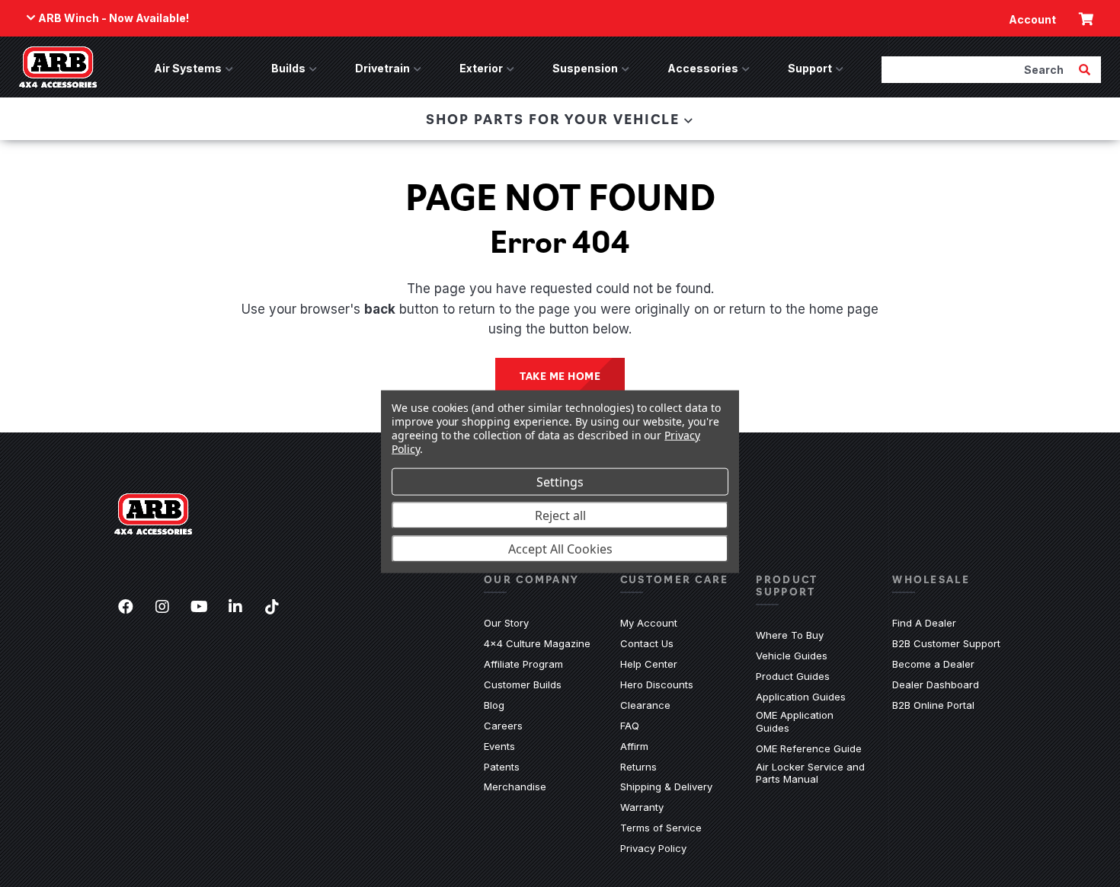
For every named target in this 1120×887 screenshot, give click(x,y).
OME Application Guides (812, 721)
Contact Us (647, 643)
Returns (638, 767)
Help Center (648, 664)
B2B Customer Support (946, 643)
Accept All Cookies (560, 548)
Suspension (585, 68)
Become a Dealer (933, 664)
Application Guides (801, 697)
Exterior (481, 68)
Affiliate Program (523, 664)
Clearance (645, 705)
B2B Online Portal (933, 705)
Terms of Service (661, 828)
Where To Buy (790, 635)
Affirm (634, 746)
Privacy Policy (653, 848)
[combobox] (978, 69)
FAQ (629, 725)
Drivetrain (382, 68)
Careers (503, 725)
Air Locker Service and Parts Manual (812, 773)
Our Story (506, 623)
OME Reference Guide (809, 748)
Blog (494, 705)
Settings (560, 481)
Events (499, 746)
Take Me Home (560, 375)
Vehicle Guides (791, 655)
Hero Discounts (656, 684)
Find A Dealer (924, 623)
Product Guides (793, 676)
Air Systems (188, 68)
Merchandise (515, 786)
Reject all (560, 514)
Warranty (642, 807)
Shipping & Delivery (666, 786)
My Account (648, 623)
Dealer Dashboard (935, 684)
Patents (502, 767)
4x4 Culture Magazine (537, 643)
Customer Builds (523, 684)
